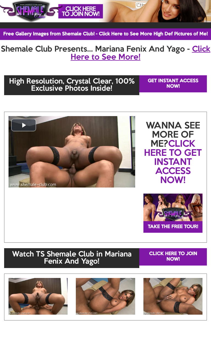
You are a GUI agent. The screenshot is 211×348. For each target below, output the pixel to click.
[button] (23, 125)
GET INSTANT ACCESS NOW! (173, 84)
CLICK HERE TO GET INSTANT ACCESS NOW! (173, 162)
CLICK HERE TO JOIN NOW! (173, 256)
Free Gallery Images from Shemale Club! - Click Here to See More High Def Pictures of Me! (105, 34)
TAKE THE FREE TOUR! (173, 227)
